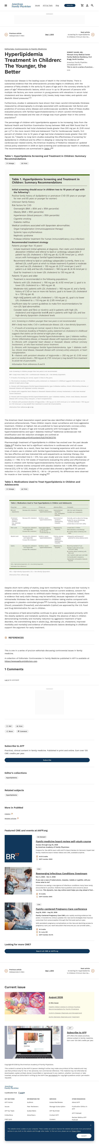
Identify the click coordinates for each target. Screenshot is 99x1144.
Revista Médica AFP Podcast (79, 1118)
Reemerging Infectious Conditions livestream (61, 873)
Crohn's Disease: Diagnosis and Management (65, 1013)
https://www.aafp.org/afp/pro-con (21, 661)
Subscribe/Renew (56, 1102)
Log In (7, 680)
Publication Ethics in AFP (79, 1108)
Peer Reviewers (32, 1106)
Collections (9, 1115)
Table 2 (8, 445)
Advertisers (31, 1115)
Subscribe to (76, 1032)
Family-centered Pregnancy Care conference (61, 909)
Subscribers (31, 1111)
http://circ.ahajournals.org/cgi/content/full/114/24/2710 (30, 437)
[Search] (92, 5)
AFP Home (9, 1102)
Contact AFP (54, 1115)
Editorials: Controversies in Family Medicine (26, 49)
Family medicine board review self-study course (63, 841)
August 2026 (56, 997)
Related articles (10, 818)
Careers (52, 1119)
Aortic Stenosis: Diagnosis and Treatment (64, 1017)
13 (46, 602)
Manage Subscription (57, 1106)
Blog (57, 5)
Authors (30, 1102)
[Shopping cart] (82, 5)
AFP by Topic (48, 5)
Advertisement (49, 13)
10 (47, 474)
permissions (53, 1075)
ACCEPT (84, 1136)
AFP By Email (54, 1111)
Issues (37, 5)
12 (44, 602)
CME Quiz (8, 1119)
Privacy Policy (76, 1131)
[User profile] (87, 5)
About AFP (76, 1102)
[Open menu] (6, 5)
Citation (7, 814)
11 (49, 474)
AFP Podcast (76, 1113)
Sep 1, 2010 (49, 34)
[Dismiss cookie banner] (90, 1125)
